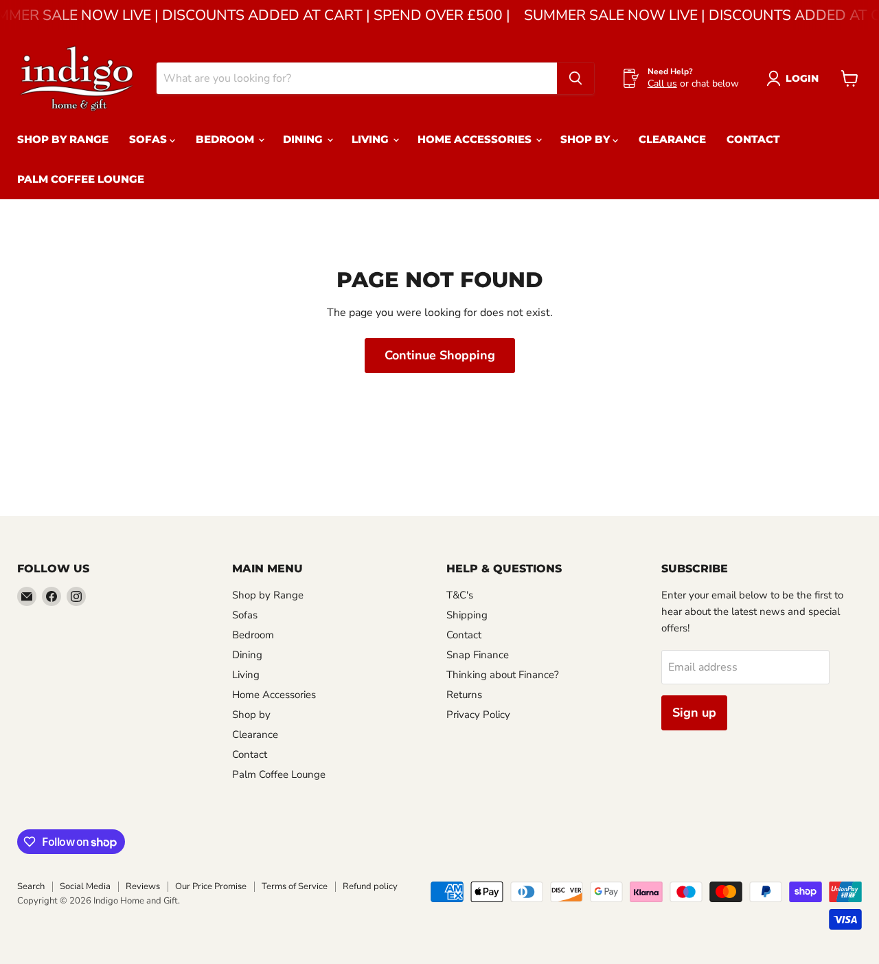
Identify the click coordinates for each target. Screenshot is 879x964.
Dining (304, 139)
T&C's (459, 595)
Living (371, 139)
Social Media (85, 886)
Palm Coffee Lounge (80, 179)
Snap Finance (477, 655)
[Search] (575, 78)
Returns (464, 695)
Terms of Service (295, 886)
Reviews (143, 886)
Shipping (467, 615)
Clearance (672, 139)
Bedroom (226, 139)
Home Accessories (476, 139)
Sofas (149, 139)
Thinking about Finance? (502, 675)
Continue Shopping (440, 355)
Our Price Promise (211, 886)
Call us (662, 83)
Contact (753, 139)
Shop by (586, 139)
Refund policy (370, 886)
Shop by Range (63, 139)
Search (31, 886)
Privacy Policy (478, 714)
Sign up (694, 712)
